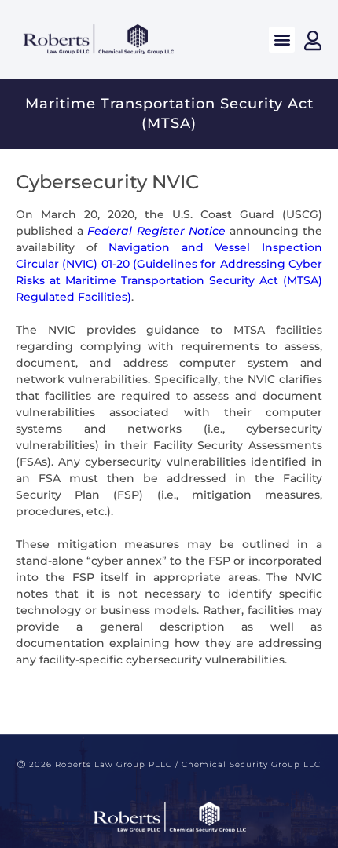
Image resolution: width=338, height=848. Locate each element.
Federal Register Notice (156, 231)
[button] (282, 40)
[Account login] (312, 40)
